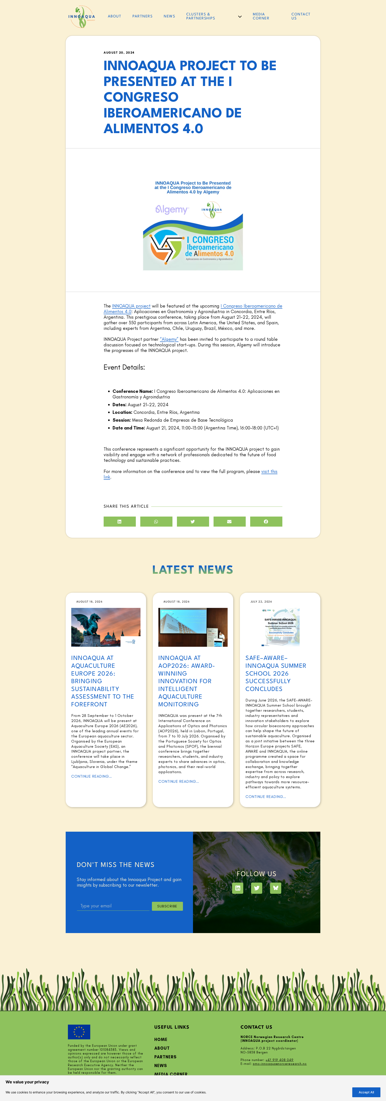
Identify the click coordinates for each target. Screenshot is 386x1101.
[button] (120, 522)
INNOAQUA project (131, 306)
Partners (165, 1056)
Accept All (366, 1092)
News (160, 1065)
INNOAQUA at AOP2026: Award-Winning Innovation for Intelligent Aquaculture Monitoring (186, 681)
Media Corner (171, 1074)
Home (161, 1039)
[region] (193, 1088)
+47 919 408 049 (280, 1060)
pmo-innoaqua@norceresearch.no (280, 1064)
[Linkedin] (237, 888)
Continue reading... (91, 776)
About (162, 1048)
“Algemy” (169, 339)
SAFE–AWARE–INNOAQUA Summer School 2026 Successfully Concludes (276, 673)
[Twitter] (256, 888)
